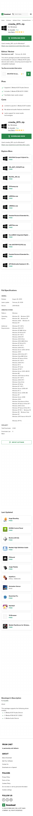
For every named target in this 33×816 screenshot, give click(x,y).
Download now (18, 38)
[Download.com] (6, 14)
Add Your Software (7, 761)
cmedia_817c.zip (16, 25)
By (11, 30)
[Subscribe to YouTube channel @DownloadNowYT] (11, 799)
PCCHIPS (5, 700)
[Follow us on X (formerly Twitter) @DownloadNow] (7, 799)
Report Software (18, 442)
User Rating (11, 32)
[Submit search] (13, 14)
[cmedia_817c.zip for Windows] (4, 28)
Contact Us (5, 764)
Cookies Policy (6, 783)
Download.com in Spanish (9, 767)
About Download (7, 758)
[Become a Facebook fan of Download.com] (3, 799)
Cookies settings (7, 790)
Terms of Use (6, 780)
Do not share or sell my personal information (14, 786)
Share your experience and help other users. (15, 46)
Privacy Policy (6, 777)
